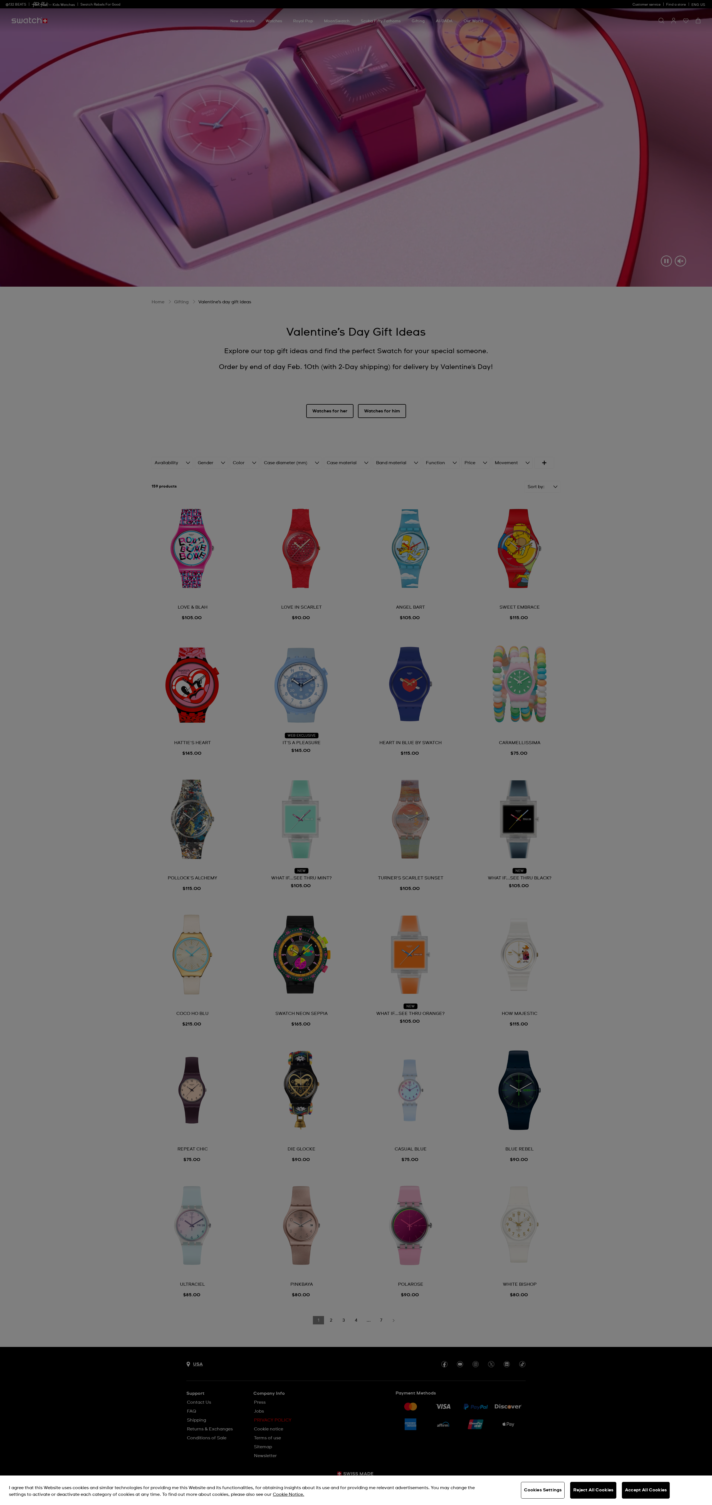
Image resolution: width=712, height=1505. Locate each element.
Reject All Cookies (593, 1490)
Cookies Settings (543, 1490)
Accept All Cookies (646, 1490)
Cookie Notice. (288, 1494)
